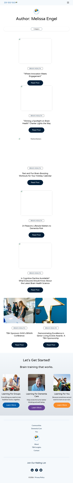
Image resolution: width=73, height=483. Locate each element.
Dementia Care (36, 428)
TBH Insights (36, 447)
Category (36, 29)
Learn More (11, 405)
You (36, 432)
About (36, 444)
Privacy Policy (39, 477)
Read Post (36, 83)
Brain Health (35, 68)
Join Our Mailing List (36, 463)
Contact (36, 450)
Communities (36, 425)
